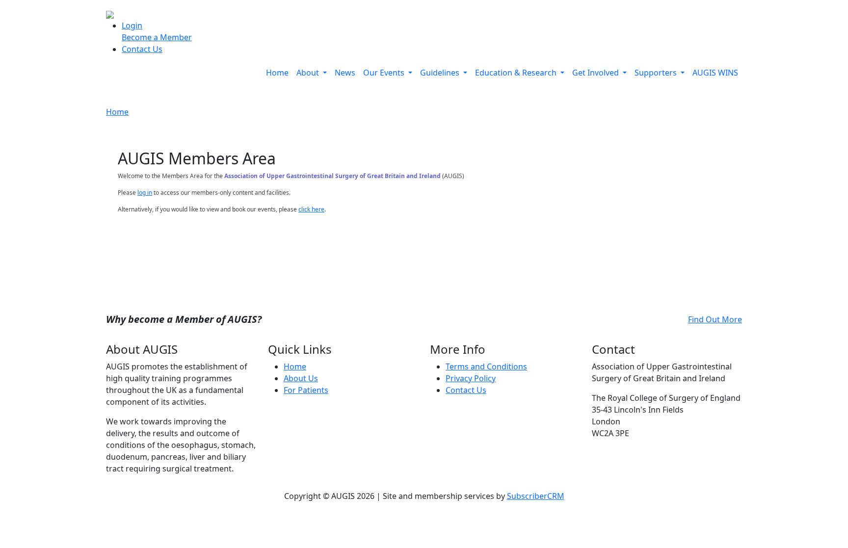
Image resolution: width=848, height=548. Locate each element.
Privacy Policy (471, 378)
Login (132, 25)
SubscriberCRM (535, 496)
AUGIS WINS (715, 72)
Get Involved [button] (596, 72)
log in (144, 192)
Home (277, 72)
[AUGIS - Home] (110, 13)
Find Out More (715, 319)
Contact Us (142, 49)
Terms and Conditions (486, 366)
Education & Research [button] (516, 72)
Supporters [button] (657, 72)
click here (311, 209)
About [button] (308, 72)
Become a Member (157, 37)
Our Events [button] (384, 72)
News (345, 72)
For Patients (306, 390)
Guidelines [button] (440, 72)
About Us (301, 378)
